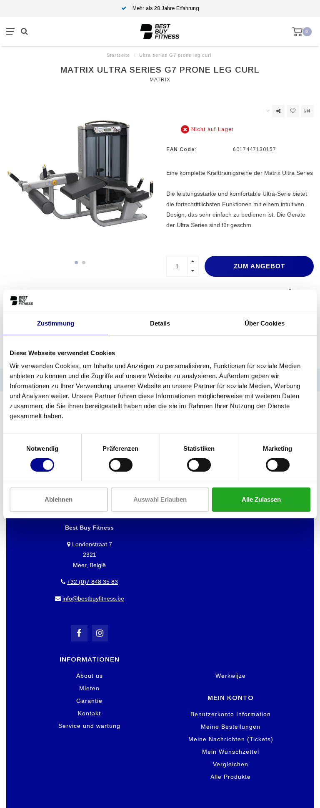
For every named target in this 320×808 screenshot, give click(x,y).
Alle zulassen (261, 499)
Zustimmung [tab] (55, 322)
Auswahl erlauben (160, 499)
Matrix (160, 80)
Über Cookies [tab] (265, 322)
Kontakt (89, 713)
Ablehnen (58, 499)
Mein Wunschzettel (230, 751)
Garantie (89, 700)
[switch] (120, 465)
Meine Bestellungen (230, 726)
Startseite (118, 55)
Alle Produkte (230, 776)
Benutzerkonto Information (230, 714)
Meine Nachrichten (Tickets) (230, 739)
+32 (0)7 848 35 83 (92, 581)
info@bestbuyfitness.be (93, 598)
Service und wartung (89, 725)
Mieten (89, 688)
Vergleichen (230, 764)
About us (89, 675)
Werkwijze (230, 675)
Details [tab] (160, 322)
